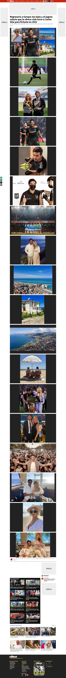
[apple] (51, 666)
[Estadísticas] (46, 1)
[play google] (51, 663)
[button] (1, 178)
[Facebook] (22, 675)
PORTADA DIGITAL (37, 661)
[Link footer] (13, 656)
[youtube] (27, 675)
